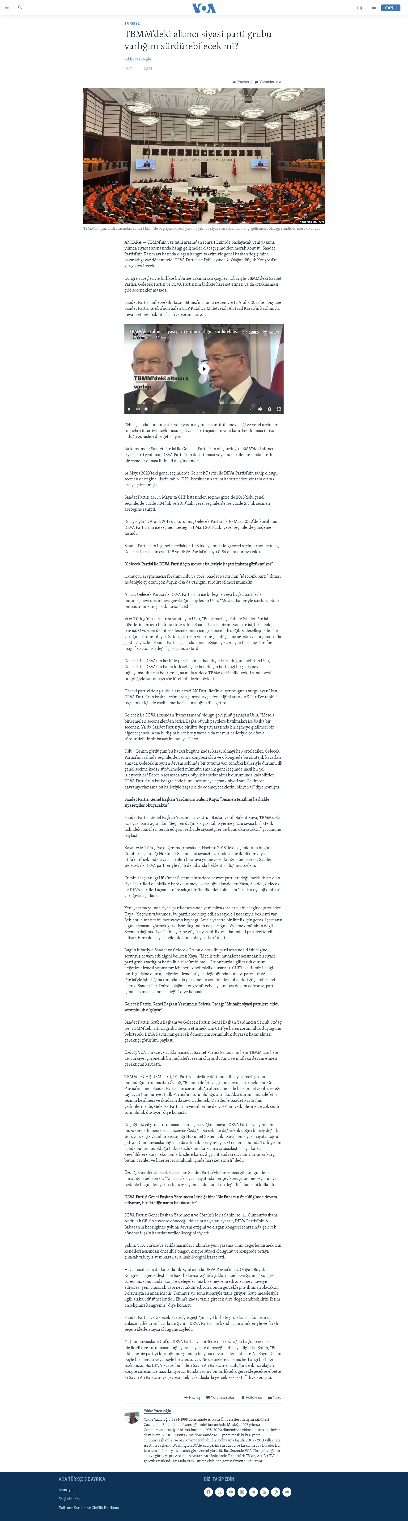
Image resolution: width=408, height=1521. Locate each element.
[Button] (240, 82)
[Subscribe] (286, 1491)
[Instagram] (359, 8)
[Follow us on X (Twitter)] (219, 1491)
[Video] (374, 8)
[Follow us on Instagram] (242, 1491)
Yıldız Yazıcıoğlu (137, 59)
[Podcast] (275, 1491)
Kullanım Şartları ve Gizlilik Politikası (89, 1508)
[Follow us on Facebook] (208, 1491)
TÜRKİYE (132, 23)
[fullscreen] (279, 409)
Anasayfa (66, 1490)
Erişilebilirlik (70, 1499)
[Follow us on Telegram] (253, 1491)
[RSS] (264, 1491)
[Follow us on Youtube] (230, 1491)
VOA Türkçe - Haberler (152, 338)
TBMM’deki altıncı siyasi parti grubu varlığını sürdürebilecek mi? (189, 332)
